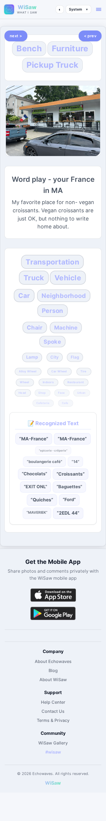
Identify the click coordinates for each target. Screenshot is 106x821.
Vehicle (67, 277)
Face (61, 392)
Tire (83, 371)
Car (24, 295)
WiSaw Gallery (53, 742)
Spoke (52, 341)
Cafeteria (42, 403)
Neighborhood (64, 295)
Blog (53, 670)
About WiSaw (53, 679)
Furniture (70, 48)
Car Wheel (59, 371)
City (54, 357)
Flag (75, 357)
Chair (34, 327)
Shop (42, 392)
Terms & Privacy (53, 720)
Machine (65, 327)
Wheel (24, 382)
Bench (29, 48)
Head (22, 392)
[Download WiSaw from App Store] (53, 595)
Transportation (52, 261)
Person (52, 310)
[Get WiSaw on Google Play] (53, 613)
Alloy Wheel (28, 371)
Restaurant (75, 382)
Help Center (53, 702)
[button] (98, 9)
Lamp (32, 357)
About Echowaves (53, 661)
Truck (34, 277)
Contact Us (53, 711)
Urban (81, 392)
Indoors (47, 382)
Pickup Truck (52, 65)
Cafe (65, 403)
